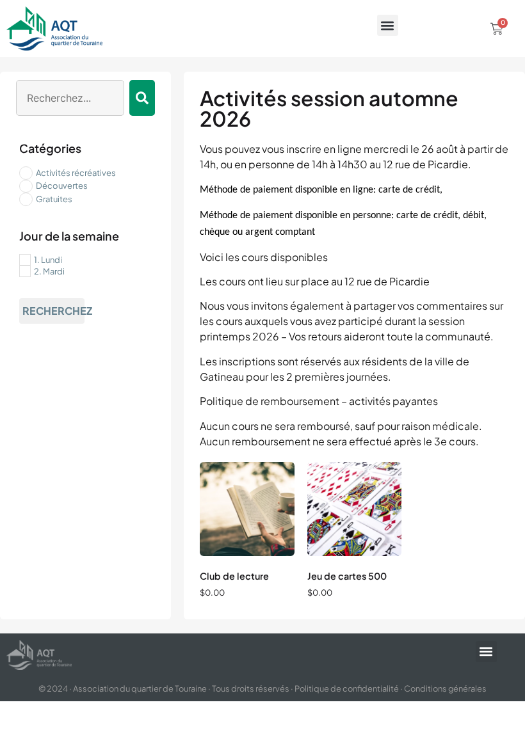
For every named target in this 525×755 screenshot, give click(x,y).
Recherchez (53, 310)
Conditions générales (445, 688)
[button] (387, 25)
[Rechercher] (142, 98)
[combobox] (70, 98)
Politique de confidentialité (347, 688)
